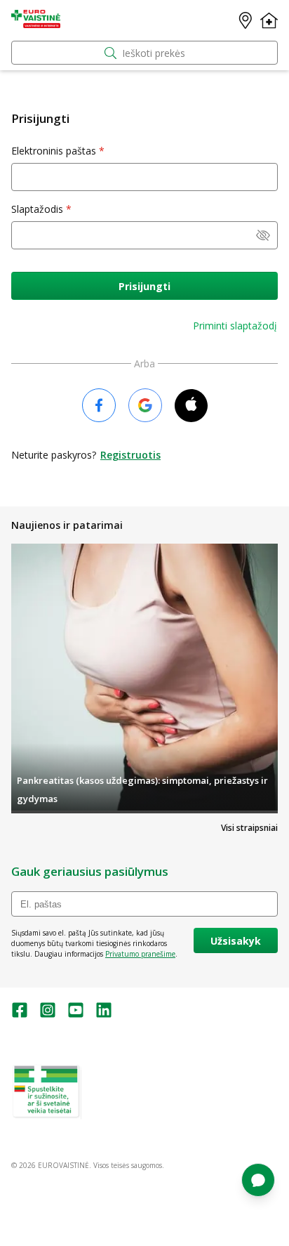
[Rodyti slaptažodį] (263, 237)
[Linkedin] (103, 1014)
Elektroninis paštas (53, 150)
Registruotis (130, 454)
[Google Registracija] (145, 407)
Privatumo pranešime (140, 954)
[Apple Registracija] (191, 407)
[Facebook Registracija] (98, 407)
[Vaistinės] (245, 20)
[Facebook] (19, 1014)
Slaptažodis (37, 209)
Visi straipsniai (249, 828)
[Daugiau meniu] (269, 20)
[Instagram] (47, 1014)
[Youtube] (75, 1014)
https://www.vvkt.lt (118, 1113)
